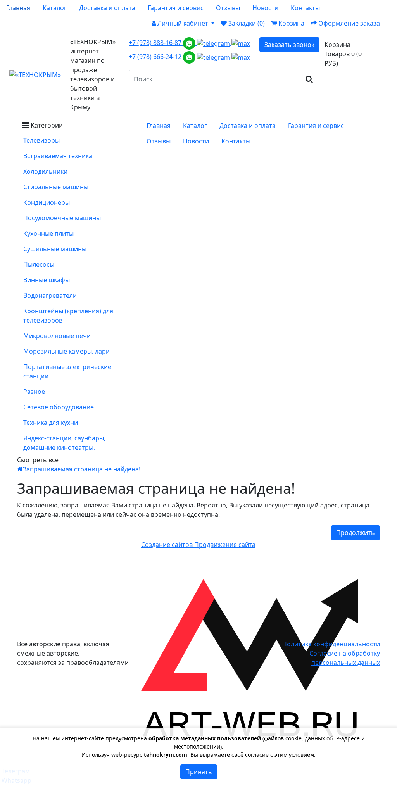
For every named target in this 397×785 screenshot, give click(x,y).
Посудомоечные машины (62, 218)
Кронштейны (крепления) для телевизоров (68, 315)
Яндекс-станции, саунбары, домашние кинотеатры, (64, 443)
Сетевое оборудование (58, 407)
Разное (34, 391)
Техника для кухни (50, 422)
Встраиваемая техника (57, 156)
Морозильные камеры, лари (66, 351)
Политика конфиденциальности (331, 644)
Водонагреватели (50, 295)
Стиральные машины (55, 187)
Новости (265, 7)
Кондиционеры (46, 202)
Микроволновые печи (57, 335)
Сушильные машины (54, 249)
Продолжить (355, 532)
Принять (198, 772)
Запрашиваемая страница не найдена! (81, 469)
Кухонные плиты (48, 233)
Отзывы (228, 7)
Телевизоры (41, 140)
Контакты (305, 7)
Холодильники (45, 171)
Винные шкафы (46, 280)
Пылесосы (38, 264)
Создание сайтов (167, 544)
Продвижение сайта (224, 544)
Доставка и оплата (107, 7)
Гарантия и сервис (176, 7)
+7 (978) (156, 42)
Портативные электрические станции (67, 371)
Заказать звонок (289, 44)
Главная (18, 7)
